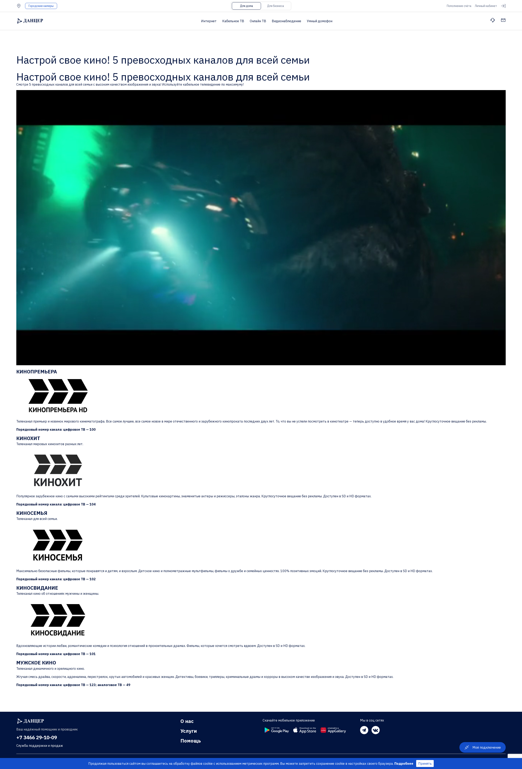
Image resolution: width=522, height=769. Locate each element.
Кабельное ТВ (233, 21)
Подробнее (403, 763)
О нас (187, 721)
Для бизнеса (275, 6)
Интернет (209, 21)
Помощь (190, 740)
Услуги (188, 731)
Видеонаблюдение (286, 21)
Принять (425, 763)
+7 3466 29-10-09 (36, 737)
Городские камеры (41, 6)
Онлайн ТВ (258, 21)
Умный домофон (319, 21)
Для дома (246, 6)
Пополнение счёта (459, 6)
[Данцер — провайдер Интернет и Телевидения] (30, 721)
